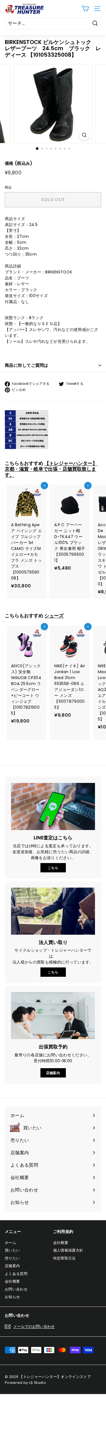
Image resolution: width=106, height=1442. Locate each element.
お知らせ (12, 1297)
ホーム (10, 1242)
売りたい (12, 1258)
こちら (53, 867)
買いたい (12, 1250)
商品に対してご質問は (26, 365)
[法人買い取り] (53, 911)
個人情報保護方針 (68, 1250)
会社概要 (12, 1281)
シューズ (54, 615)
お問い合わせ (16, 1289)
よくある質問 (16, 1273)
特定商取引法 (64, 1258)
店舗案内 (53, 1072)
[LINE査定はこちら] (53, 806)
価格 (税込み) (19, 163)
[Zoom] (84, 135)
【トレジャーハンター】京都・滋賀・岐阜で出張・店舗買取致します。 (51, 469)
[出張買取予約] (53, 1015)
